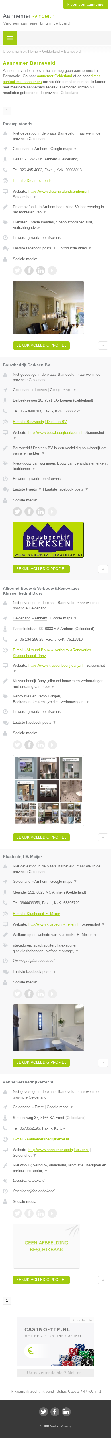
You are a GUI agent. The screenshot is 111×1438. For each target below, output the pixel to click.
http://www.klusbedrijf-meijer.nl (53, 924)
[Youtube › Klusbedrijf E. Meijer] (52, 993)
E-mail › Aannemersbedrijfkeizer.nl (41, 1139)
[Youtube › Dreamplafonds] (52, 270)
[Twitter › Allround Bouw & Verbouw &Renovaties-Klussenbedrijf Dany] (17, 744)
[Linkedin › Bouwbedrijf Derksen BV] (40, 511)
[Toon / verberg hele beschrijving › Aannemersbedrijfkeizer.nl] (60, 1167)
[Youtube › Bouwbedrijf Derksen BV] (52, 511)
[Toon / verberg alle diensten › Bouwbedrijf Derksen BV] (60, 466)
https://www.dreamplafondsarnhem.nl (58, 191)
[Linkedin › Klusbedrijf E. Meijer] (40, 993)
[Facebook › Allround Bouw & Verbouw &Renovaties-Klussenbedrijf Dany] (29, 744)
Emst (39, 1107)
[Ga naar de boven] (103, 345)
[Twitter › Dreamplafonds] (17, 270)
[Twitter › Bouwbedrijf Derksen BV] (17, 511)
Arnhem (40, 149)
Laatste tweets (27, 489)
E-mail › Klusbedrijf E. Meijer (36, 914)
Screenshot (24, 197)
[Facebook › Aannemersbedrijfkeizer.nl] (29, 1213)
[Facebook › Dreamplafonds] (29, 270)
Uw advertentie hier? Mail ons (55, 1373)
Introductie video (75, 248)
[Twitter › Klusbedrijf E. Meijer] (17, 993)
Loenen (41, 390)
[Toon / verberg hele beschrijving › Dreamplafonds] (60, 209)
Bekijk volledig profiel (41, 345)
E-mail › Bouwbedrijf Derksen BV (40, 422)
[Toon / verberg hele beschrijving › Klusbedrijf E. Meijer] (60, 935)
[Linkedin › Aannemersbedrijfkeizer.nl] (40, 1213)
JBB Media (50, 1426)
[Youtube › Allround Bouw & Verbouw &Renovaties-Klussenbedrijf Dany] (52, 744)
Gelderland (21, 149)
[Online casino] (55, 1320)
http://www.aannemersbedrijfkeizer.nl (58, 1150)
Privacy (66, 1426)
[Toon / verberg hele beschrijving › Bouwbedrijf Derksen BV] (60, 450)
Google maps (63, 149)
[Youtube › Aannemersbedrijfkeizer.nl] (52, 1213)
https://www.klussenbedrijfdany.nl (55, 665)
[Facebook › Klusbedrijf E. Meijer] (29, 993)
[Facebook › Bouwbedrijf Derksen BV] (29, 511)
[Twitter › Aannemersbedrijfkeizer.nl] (17, 1213)
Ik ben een (85, 5)
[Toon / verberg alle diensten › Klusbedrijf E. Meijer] (60, 948)
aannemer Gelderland (54, 76)
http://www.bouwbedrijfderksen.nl (55, 432)
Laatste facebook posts (34, 248)
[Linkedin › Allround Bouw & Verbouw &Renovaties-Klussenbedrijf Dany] (40, 744)
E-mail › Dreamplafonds (32, 180)
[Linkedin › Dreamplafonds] (40, 270)
